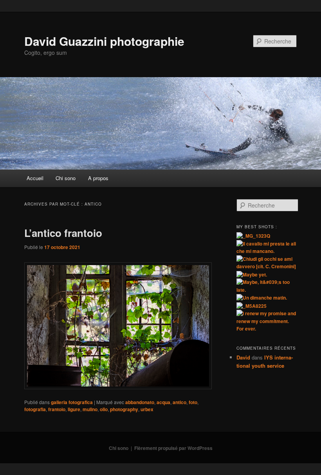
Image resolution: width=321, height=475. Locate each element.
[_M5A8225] (251, 305)
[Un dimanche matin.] (261, 297)
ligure (74, 409)
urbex (147, 409)
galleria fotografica (72, 402)
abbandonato (139, 402)
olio (104, 409)
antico (179, 402)
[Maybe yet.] (251, 274)
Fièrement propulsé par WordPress (173, 448)
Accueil (35, 178)
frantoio (56, 409)
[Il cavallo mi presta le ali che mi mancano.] (266, 251)
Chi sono (66, 178)
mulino (90, 409)
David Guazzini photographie (104, 41)
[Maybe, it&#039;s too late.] (266, 289)
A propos (98, 178)
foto (193, 402)
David (243, 357)
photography (124, 409)
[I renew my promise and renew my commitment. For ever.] (266, 328)
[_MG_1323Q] (253, 235)
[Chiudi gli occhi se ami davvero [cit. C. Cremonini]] (266, 266)
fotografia (35, 409)
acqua (163, 402)
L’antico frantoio (63, 233)
